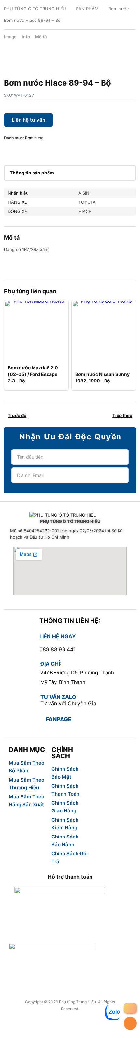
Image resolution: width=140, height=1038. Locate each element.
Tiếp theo (122, 415)
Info (26, 36)
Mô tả (41, 36)
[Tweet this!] (18, 151)
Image (10, 36)
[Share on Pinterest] (29, 151)
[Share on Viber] (60, 151)
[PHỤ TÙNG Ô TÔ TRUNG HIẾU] (70, 515)
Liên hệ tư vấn (28, 120)
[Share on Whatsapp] (50, 151)
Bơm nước (118, 8)
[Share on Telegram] (71, 151)
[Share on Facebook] (8, 151)
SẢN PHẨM (87, 8)
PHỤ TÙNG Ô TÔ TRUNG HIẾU (35, 8)
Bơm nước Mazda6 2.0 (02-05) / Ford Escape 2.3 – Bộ (33, 374)
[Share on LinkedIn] (39, 151)
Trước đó (17, 415)
